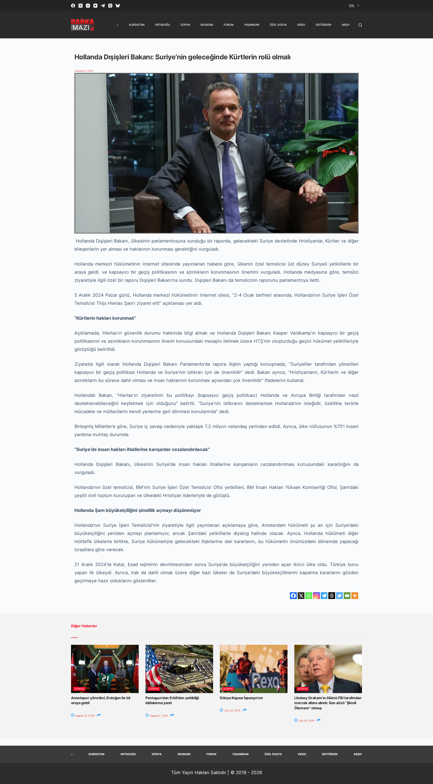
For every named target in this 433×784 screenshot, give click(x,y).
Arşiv (346, 24)
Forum (229, 24)
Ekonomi (206, 24)
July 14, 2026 (306, 720)
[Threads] (110, 6)
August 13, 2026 (84, 715)
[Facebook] (73, 6)
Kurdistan (137, 24)
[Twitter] (339, 595)
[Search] (360, 25)
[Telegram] (103, 6)
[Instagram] (88, 6)
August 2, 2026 (158, 715)
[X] (301, 595)
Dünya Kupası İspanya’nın (241, 698)
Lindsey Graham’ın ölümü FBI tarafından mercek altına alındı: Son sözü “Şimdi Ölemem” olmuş (328, 703)
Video (301, 24)
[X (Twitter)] (80, 6)
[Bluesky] (118, 6)
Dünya (185, 24)
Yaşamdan (251, 24)
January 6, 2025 (83, 70)
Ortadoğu (162, 24)
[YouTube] (95, 6)
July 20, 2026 (231, 710)
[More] (354, 595)
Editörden (323, 24)
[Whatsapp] (308, 595)
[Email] (347, 595)
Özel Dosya (278, 24)
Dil (352, 5)
